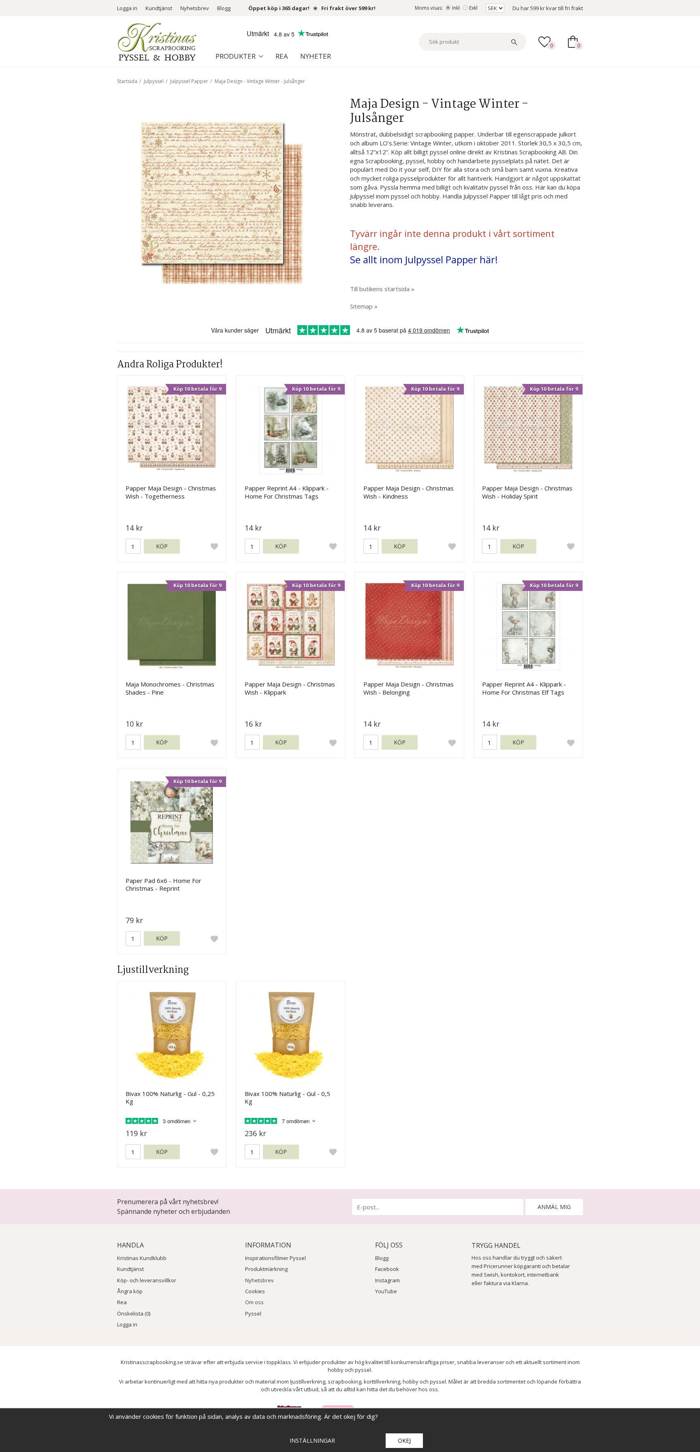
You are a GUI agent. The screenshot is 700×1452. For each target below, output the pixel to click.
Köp (162, 546)
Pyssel (253, 1313)
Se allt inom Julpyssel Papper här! (424, 259)
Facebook (387, 1269)
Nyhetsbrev (194, 8)
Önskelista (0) (133, 1313)
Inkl (456, 7)
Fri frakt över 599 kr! (348, 8)
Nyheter (315, 56)
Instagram (387, 1280)
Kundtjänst (158, 8)
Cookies (255, 1291)
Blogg (223, 8)
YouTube (386, 1291)
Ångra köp (130, 1291)
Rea (281, 56)
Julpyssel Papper (189, 81)
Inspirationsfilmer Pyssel (275, 1258)
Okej (404, 1440)
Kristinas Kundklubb (141, 1258)
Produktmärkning (266, 1269)
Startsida (127, 81)
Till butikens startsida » (382, 289)
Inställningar (312, 1440)
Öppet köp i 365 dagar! (278, 8)
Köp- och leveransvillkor (146, 1280)
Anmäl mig (554, 1207)
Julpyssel (154, 81)
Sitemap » (364, 306)
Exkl (473, 7)
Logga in (127, 8)
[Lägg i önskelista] (214, 546)
